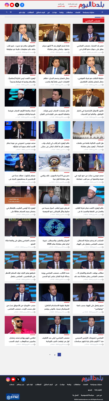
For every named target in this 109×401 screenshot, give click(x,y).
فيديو (90, 389)
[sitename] (92, 379)
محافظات (69, 12)
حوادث (54, 12)
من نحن (99, 394)
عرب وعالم (20, 384)
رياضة (62, 12)
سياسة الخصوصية (87, 394)
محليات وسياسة (88, 12)
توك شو (22, 12)
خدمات (11, 384)
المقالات (31, 12)
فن (48, 12)
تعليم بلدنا (98, 389)
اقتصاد (77, 12)
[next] (50, 354)
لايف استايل (40, 12)
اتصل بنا (75, 394)
